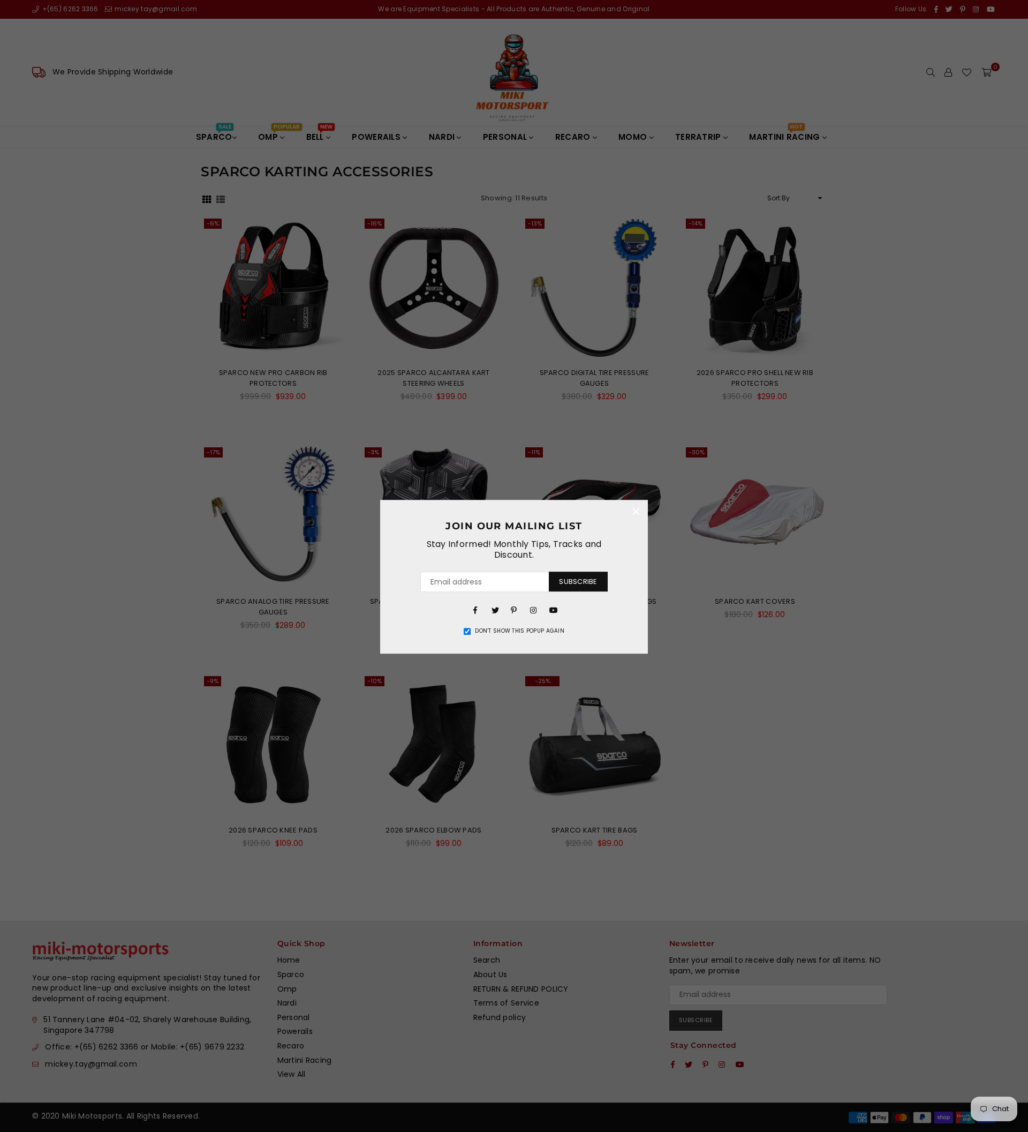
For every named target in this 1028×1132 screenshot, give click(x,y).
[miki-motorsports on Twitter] (495, 610)
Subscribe (578, 581)
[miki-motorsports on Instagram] (533, 610)
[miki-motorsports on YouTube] (553, 610)
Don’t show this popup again (519, 631)
